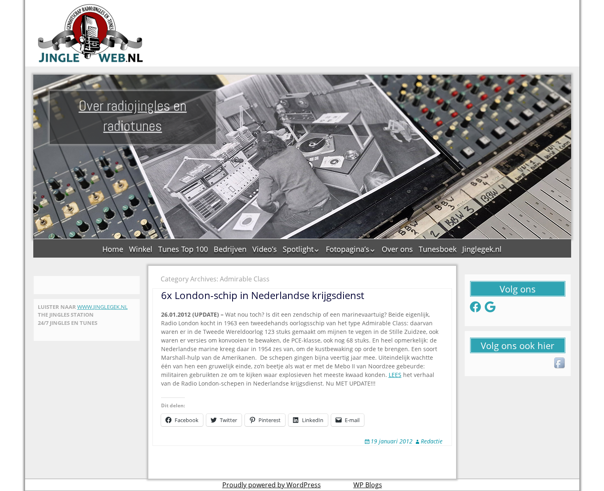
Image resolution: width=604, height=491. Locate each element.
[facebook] (560, 363)
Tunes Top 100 (183, 249)
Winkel (140, 249)
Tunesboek (437, 249)
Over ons (397, 249)
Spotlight (298, 249)
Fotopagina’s (347, 249)
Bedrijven (230, 249)
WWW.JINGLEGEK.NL (102, 307)
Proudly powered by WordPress (271, 484)
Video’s (264, 249)
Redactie (432, 441)
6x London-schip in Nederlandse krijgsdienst (262, 295)
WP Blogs (367, 484)
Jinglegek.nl (482, 249)
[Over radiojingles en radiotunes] (90, 33)
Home (112, 249)
